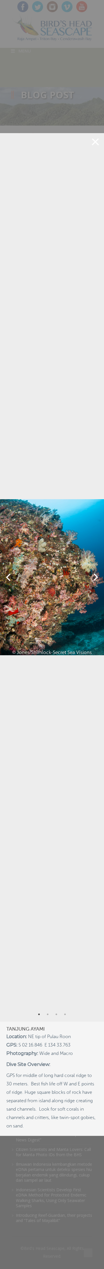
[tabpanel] (52, 577)
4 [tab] (65, 1014)
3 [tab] (56, 1014)
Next (95, 577)
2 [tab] (48, 1014)
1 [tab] (39, 1014)
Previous (8, 577)
